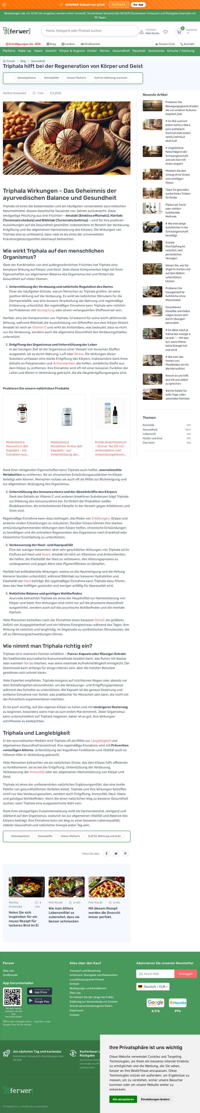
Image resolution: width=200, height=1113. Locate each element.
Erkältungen (101, 518)
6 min (38, 904)
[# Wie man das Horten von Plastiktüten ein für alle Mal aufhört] (152, 362)
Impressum (76, 1010)
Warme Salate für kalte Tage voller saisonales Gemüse (177, 394)
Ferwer (11, 61)
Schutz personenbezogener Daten (91, 1006)
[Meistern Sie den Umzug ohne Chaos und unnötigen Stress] (152, 177)
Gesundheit (38, 61)
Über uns (8, 970)
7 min (40, 93)
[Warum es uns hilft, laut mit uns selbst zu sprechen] (152, 380)
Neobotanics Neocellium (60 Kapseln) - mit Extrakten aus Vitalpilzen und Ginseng (17, 448)
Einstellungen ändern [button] (155, 1099)
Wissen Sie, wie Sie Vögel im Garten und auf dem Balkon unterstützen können (177, 273)
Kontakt (189, 44)
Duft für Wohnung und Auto (110, 77)
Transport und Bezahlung (85, 970)
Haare (46, 554)
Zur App (138, 4)
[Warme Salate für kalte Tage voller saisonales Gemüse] (152, 395)
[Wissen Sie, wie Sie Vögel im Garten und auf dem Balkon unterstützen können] (152, 273)
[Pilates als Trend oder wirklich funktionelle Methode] (152, 210)
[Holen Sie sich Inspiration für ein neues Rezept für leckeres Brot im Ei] (27, 887)
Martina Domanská (14, 93)
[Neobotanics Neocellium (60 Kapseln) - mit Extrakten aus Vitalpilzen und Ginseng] (22, 414)
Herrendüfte (51, 77)
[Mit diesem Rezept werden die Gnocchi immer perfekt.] (106, 887)
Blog (53, 44)
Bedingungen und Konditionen (88, 988)
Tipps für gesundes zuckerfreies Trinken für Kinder (177, 193)
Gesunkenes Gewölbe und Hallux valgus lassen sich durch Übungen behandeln (177, 315)
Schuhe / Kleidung (181, 51)
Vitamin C (39, 327)
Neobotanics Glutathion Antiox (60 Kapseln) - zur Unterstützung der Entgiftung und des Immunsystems (66, 448)
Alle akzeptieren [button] (123, 1099)
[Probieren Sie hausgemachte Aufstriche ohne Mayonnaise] (152, 294)
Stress (78, 354)
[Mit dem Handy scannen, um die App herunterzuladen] (13, 996)
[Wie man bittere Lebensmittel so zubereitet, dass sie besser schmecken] (67, 887)
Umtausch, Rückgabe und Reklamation (94, 975)
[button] (39, 991)
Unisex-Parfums (76, 77)
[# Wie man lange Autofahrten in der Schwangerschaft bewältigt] (152, 229)
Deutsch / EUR (154, 986)
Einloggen (186, 974)
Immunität (37, 772)
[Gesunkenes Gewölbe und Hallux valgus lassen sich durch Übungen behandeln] (152, 315)
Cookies (74, 1015)
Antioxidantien (64, 363)
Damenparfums (26, 77)
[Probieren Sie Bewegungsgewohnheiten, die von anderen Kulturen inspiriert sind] (152, 108)
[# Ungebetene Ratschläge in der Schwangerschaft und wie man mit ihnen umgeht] (152, 156)
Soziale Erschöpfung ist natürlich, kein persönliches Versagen (175, 250)
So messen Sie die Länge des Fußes (92, 997)
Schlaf (99, 620)
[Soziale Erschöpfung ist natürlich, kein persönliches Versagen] (152, 250)
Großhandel (92, 44)
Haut (27, 581)
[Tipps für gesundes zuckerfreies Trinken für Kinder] (152, 194)
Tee (26, 663)
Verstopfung (46, 310)
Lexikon (70, 44)
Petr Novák (55, 902)
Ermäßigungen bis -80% (25, 44)
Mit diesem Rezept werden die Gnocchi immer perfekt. (104, 912)
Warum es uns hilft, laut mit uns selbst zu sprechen (177, 379)
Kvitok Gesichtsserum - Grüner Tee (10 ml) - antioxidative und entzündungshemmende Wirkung (111, 448)
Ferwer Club (167, 44)
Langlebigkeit (101, 741)
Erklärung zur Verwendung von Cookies (94, 1001)
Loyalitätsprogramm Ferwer (87, 979)
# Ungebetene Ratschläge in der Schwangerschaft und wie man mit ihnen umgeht (176, 155)
